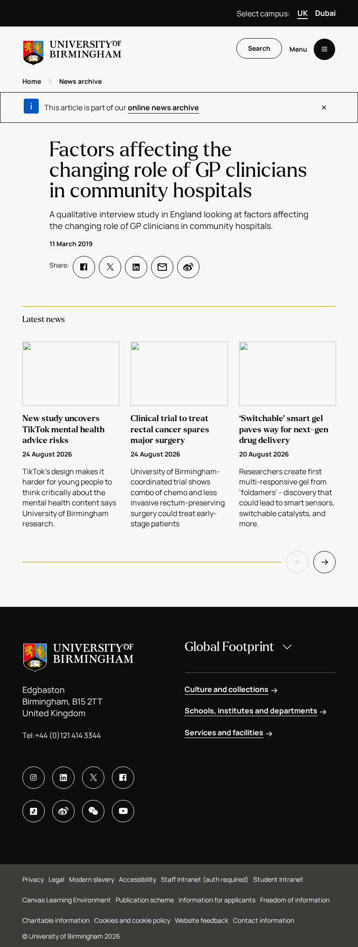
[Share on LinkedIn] (136, 267)
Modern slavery (91, 879)
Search (259, 48)
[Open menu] (324, 49)
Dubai (325, 13)
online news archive (163, 107)
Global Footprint (229, 647)
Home (31, 81)
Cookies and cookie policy (132, 920)
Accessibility (137, 879)
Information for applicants (217, 899)
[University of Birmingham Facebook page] (123, 777)
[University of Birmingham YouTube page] (123, 811)
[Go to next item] (324, 562)
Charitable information (56, 920)
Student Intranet (278, 879)
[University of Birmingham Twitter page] (93, 777)
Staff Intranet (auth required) (204, 879)
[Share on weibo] (188, 267)
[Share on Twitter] (110, 267)
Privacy (33, 879)
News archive (80, 81)
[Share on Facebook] (84, 267)
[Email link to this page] (162, 267)
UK (302, 13)
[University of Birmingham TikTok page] (33, 811)
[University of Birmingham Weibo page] (63, 811)
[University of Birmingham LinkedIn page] (63, 777)
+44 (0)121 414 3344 (68, 735)
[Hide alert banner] (324, 107)
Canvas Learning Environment (66, 899)
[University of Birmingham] (72, 49)
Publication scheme (145, 899)
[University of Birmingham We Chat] (93, 811)
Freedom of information (295, 899)
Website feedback (201, 920)
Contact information (263, 920)
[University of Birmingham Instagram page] (33, 777)
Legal (56, 879)
